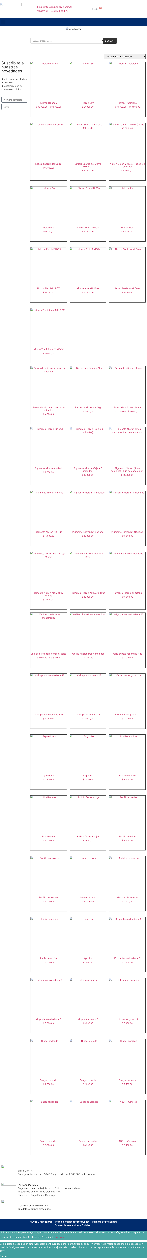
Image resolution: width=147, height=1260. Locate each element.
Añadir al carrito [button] (88, 114)
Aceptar (60, 1237)
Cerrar (3, 1256)
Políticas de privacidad (104, 1222)
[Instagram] (131, 22)
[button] (3, 22)
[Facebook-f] (126, 22)
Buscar (109, 40)
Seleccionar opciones (48, 114)
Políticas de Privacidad (40, 1237)
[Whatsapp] (143, 22)
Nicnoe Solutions (83, 1225)
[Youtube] (137, 22)
